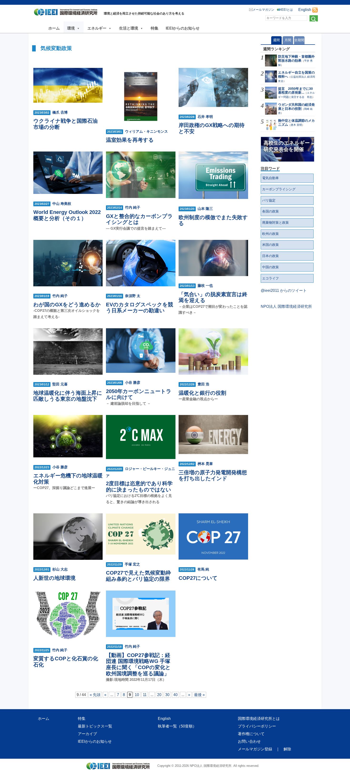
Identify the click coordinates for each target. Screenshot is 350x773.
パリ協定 (268, 200)
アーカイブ (87, 734)
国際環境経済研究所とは (259, 719)
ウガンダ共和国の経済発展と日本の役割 (296, 107)
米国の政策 (270, 245)
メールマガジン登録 (255, 749)
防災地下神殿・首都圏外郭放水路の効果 (296, 58)
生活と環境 (128, 28)
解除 (287, 749)
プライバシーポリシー (257, 726)
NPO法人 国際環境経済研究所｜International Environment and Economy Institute (67, 13)
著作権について (251, 734)
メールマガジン (263, 9)
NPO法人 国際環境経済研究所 (286, 306)
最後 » (199, 695)
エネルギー (96, 28)
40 (175, 695)
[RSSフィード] (315, 10)
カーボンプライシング (278, 189)
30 (167, 695)
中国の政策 (270, 267)
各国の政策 (270, 211)
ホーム (54, 28)
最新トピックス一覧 (95, 726)
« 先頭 (95, 695)
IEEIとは (286, 9)
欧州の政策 (270, 234)
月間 (288, 40)
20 (159, 695)
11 (145, 695)
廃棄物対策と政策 (275, 222)
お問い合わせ (249, 741)
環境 (71, 28)
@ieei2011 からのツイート (284, 290)
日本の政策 (270, 256)
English (304, 10)
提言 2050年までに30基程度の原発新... (295, 91)
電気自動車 (270, 178)
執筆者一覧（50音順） (177, 726)
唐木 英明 (296, 124)
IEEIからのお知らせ (183, 28)
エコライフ (270, 278)
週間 (276, 40)
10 (137, 695)
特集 (154, 28)
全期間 (299, 40)
